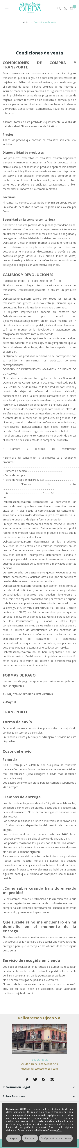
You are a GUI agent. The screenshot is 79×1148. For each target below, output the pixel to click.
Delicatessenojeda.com (17, 298)
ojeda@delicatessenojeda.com (49, 975)
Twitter (35, 1079)
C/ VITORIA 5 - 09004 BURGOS (39, 1064)
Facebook (27, 1079)
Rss (43, 1079)
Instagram (52, 1079)
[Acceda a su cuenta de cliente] (66, 10)
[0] (71, 4)
